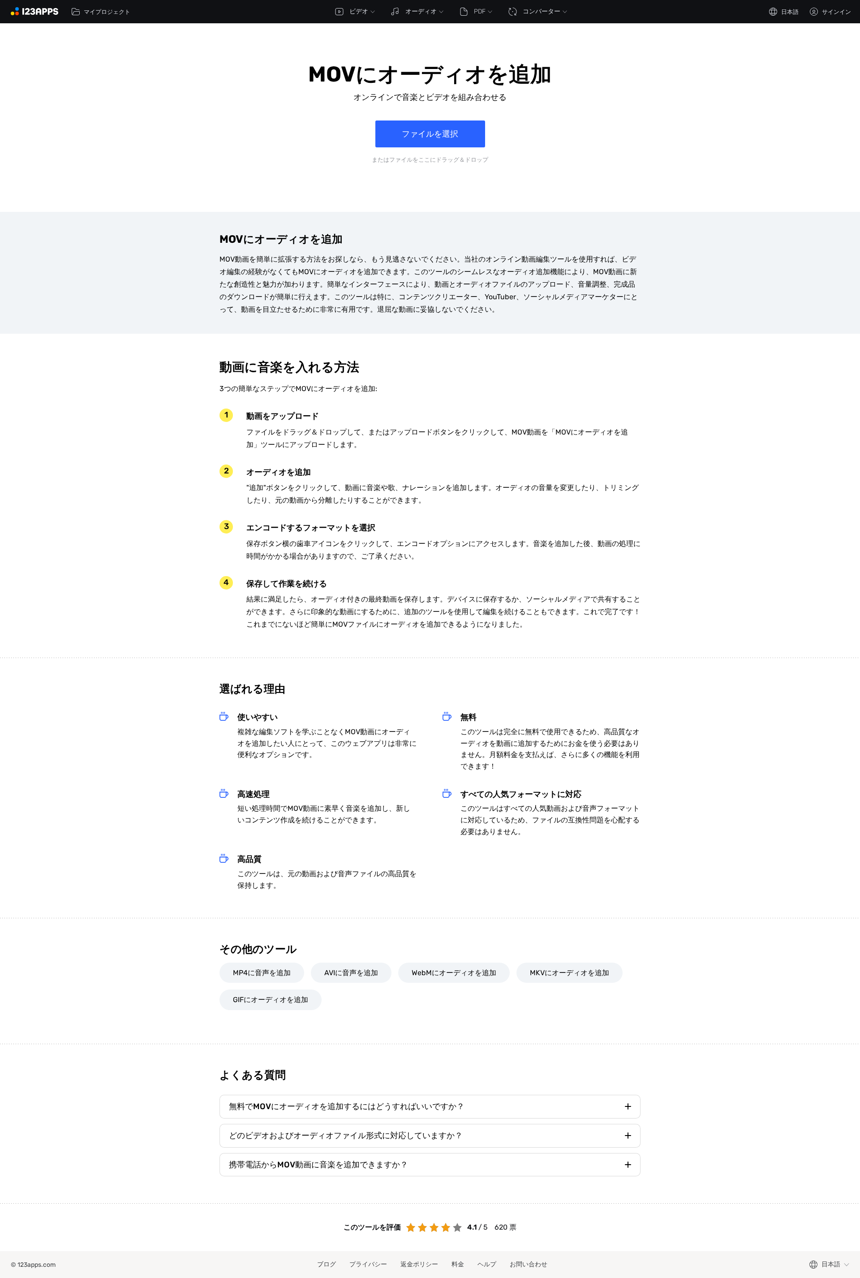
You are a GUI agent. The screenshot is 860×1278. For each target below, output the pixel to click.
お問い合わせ (528, 1264)
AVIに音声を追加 (351, 972)
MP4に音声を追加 (262, 972)
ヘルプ (486, 1264)
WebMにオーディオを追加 (454, 972)
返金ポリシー (419, 1264)
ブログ (326, 1264)
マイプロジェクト (107, 12)
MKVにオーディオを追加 (569, 972)
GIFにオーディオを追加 (270, 999)
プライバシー (368, 1264)
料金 (458, 1264)
